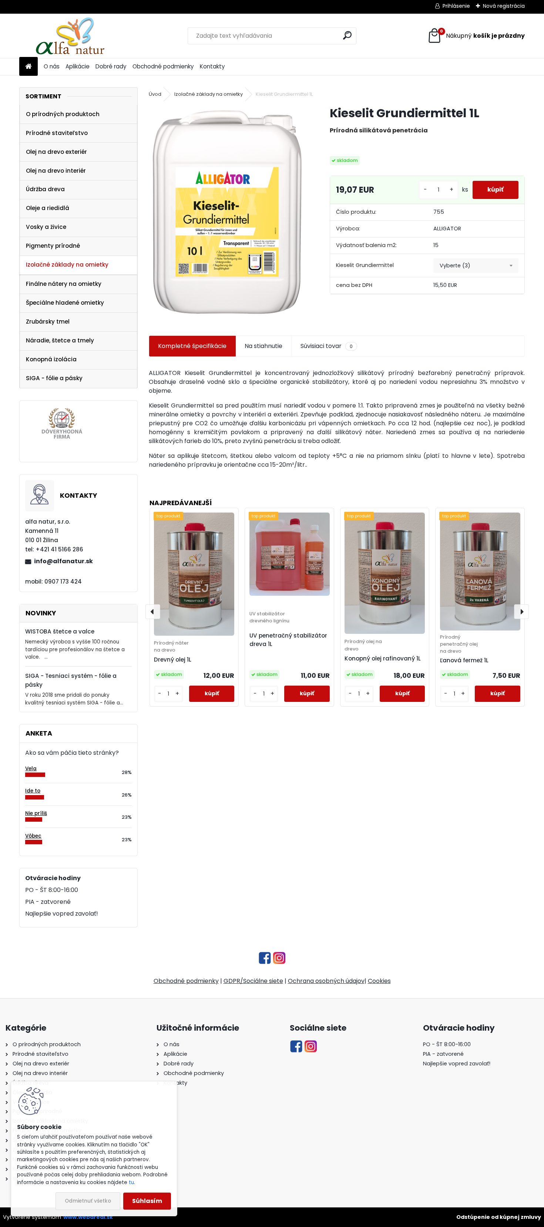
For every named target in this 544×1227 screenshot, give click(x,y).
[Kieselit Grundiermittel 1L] (227, 212)
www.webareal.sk (88, 1217)
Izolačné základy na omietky (67, 264)
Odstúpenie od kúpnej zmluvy (498, 1217)
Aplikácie (78, 66)
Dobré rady (111, 66)
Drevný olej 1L (172, 659)
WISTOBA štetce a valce (59, 631)
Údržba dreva (45, 189)
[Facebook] (264, 955)
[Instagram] (279, 955)
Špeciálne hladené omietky (65, 303)
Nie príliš (36, 813)
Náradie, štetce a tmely (60, 340)
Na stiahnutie (263, 346)
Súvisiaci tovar (326, 346)
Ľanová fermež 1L (464, 660)
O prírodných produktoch (63, 114)
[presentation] (152, 611)
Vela (31, 768)
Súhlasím (147, 1201)
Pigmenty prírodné (53, 246)
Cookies (379, 981)
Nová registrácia (504, 6)
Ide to (32, 790)
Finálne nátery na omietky (63, 284)
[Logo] (70, 35)
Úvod (155, 94)
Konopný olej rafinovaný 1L (383, 658)
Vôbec (33, 835)
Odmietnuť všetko (88, 1200)
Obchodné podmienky (163, 66)
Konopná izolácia (51, 359)
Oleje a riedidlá (47, 208)
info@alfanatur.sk (63, 561)
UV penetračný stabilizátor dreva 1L (288, 640)
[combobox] (475, 265)
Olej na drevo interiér (56, 171)
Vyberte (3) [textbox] (455, 265)
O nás (52, 66)
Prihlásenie (456, 6)
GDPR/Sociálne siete (253, 981)
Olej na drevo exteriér (56, 152)
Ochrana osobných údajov (326, 981)
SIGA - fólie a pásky (54, 378)
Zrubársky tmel (48, 321)
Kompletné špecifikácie (192, 346)
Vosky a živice (46, 227)
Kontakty (212, 66)
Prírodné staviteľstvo (57, 133)
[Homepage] (28, 66)
